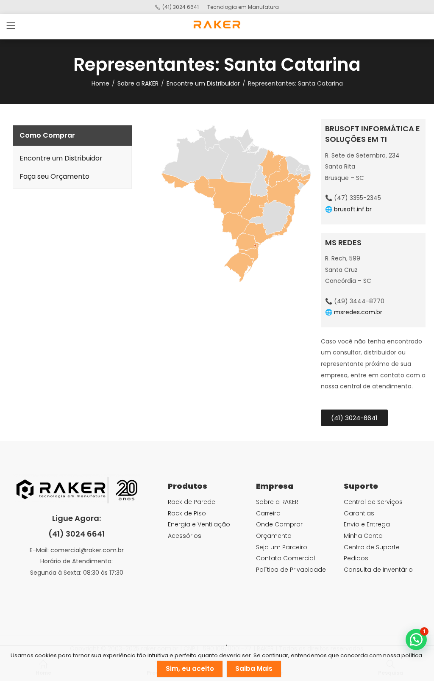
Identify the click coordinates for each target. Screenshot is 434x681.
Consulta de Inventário (378, 569)
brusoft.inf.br (353, 209)
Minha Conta (363, 536)
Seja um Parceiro (281, 547)
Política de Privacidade (291, 569)
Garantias (359, 513)
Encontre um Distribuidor (203, 83)
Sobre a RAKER (138, 83)
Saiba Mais (254, 668)
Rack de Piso (187, 513)
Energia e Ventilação (199, 524)
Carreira (268, 513)
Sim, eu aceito (190, 668)
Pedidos (356, 558)
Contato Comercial (285, 558)
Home (100, 83)
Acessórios (184, 536)
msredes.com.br (358, 312)
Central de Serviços (373, 502)
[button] (416, 639)
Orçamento (274, 536)
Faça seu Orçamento (54, 176)
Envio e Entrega (367, 524)
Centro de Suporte (372, 547)
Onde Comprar (279, 524)
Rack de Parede (191, 502)
